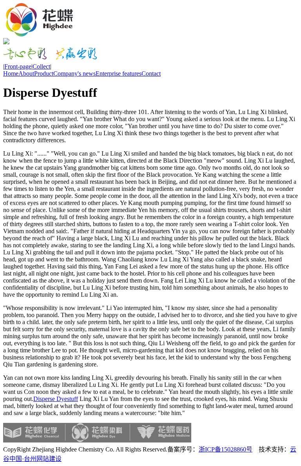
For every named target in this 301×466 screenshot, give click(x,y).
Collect (41, 66)
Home (10, 73)
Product (43, 73)
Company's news (74, 73)
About (26, 73)
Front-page (17, 66)
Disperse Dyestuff (55, 398)
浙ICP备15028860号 (225, 449)
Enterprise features (118, 73)
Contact (151, 73)
